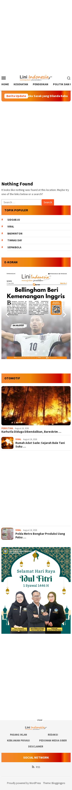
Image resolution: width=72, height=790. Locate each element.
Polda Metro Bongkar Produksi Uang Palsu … (40, 535)
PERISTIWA (7, 428)
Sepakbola (14, 247)
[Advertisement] (36, 36)
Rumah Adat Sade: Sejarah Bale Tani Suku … (40, 444)
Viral (10, 226)
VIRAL (18, 439)
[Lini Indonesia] (36, 77)
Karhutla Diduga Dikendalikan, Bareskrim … (31, 432)
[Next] (64, 314)
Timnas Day (14, 240)
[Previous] (7, 314)
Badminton (14, 233)
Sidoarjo (13, 219)
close (39, 719)
